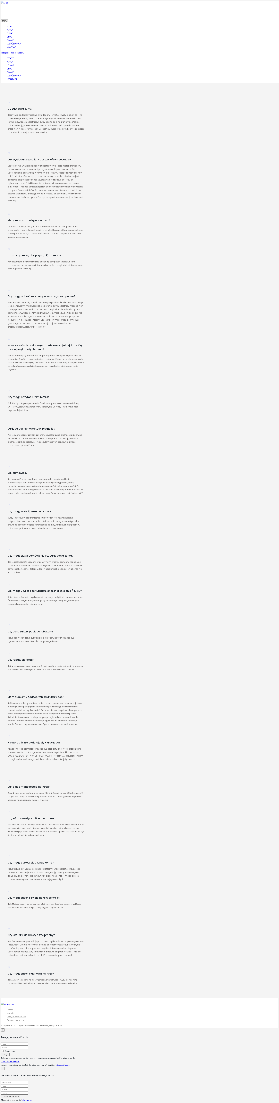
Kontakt (10, 1013)
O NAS (10, 33)
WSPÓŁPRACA (14, 43)
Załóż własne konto (10, 1061)
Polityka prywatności (16, 1016)
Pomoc (10, 1009)
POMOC (10, 40)
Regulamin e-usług (15, 1020)
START (10, 26)
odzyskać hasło (63, 1065)
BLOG (9, 36)
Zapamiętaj (10, 1051)
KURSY (10, 29)
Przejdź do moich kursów (12, 52)
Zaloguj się (27, 1100)
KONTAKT (12, 47)
